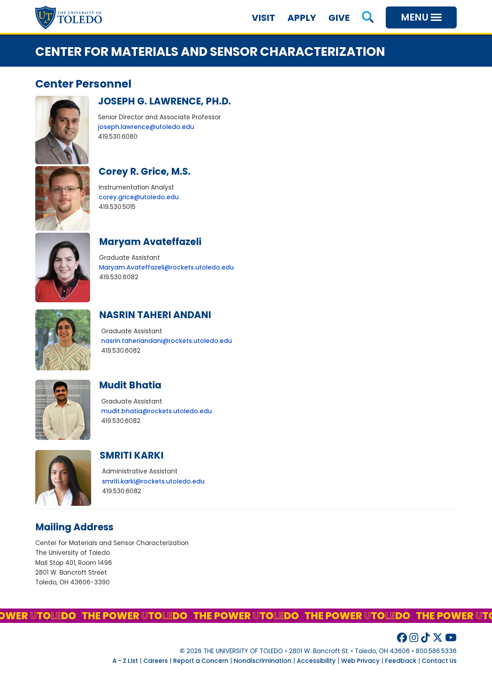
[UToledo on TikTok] (425, 638)
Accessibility (316, 660)
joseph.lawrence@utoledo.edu (146, 126)
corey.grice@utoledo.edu (139, 197)
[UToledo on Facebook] (402, 638)
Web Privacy (360, 660)
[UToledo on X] (438, 638)
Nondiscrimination (262, 660)
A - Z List (125, 660)
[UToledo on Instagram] (414, 638)
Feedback (400, 660)
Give (339, 18)
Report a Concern (200, 660)
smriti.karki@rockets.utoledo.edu (153, 481)
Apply (301, 18)
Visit (263, 18)
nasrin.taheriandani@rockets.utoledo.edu (166, 340)
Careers (155, 660)
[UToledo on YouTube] (451, 638)
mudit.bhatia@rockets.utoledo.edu (156, 411)
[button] (367, 18)
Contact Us (439, 660)
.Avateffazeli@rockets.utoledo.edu (166, 267)
